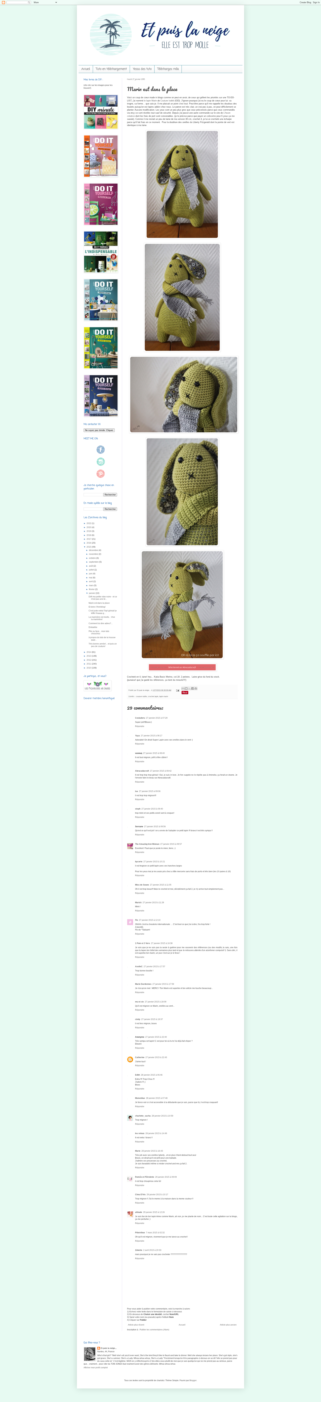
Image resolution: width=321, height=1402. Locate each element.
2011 (89, 664)
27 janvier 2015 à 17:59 (163, 984)
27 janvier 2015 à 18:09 (155, 1002)
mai (91, 577)
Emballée (93, 627)
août (91, 566)
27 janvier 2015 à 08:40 (154, 753)
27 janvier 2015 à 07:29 (157, 718)
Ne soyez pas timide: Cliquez (99, 430)
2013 (89, 656)
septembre (94, 562)
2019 (89, 531)
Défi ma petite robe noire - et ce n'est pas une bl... (103, 598)
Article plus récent (136, 1325)
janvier (92, 593)
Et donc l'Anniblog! (97, 607)
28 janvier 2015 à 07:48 (157, 1098)
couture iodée (141, 696)
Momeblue (140, 1098)
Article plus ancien (228, 1325)
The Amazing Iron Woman (147, 844)
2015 (89, 547)
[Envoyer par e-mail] (183, 688)
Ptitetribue (140, 1232)
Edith (137, 1075)
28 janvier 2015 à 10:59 (162, 1116)
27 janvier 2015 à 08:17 (151, 735)
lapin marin (163, 696)
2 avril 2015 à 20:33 (152, 1250)
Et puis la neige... (144, 690)
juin (91, 573)
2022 (89, 523)
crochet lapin (153, 696)
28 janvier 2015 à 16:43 (152, 1151)
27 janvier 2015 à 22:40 (156, 1037)
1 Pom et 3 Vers (142, 943)
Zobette (138, 1250)
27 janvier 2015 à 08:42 (161, 771)
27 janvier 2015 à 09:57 (171, 844)
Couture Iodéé (167, 100)
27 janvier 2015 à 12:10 (149, 920)
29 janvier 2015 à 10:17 (157, 1194)
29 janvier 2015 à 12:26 (154, 1212)
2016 (89, 543)
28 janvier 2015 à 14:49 (156, 1133)
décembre (94, 550)
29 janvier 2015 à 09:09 (166, 1177)
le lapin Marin (150, 100)
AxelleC (139, 966)
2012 (89, 660)
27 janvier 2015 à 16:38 (162, 943)
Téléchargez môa (168, 69)
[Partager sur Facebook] (192, 688)
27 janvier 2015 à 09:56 (155, 826)
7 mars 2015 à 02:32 (155, 1232)
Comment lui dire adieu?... (101, 623)
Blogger (192, 1380)
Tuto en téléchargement (111, 69)
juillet (91, 570)
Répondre (139, 726)
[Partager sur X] (189, 688)
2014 (89, 652)
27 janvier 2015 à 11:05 (160, 885)
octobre (92, 558)
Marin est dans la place (99, 603)
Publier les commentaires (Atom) (154, 1330)
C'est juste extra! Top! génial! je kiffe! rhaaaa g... (103, 612)
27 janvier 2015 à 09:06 (149, 791)
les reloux (139, 1133)
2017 (89, 539)
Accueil (85, 69)
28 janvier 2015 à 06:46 (152, 1075)
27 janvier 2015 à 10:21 (154, 861)
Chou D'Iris (140, 1194)
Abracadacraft (142, 771)
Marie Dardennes (143, 984)
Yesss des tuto (142, 69)
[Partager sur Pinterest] (195, 688)
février (92, 589)
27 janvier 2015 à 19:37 (152, 1019)
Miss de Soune (142, 885)
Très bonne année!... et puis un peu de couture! (103, 645)
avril (91, 581)
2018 (89, 535)
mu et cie (139, 1002)
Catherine (139, 1057)
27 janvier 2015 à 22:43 (156, 1057)
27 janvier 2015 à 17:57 (154, 966)
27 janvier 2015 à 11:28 (153, 902)
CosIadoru (140, 718)
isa (136, 791)
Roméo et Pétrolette (144, 1177)
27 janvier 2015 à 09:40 (152, 809)
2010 (89, 668)
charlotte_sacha (143, 1116)
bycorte (138, 861)
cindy (137, 1019)
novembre (94, 554)
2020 (89, 527)
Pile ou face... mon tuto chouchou (99, 632)
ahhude (138, 1212)
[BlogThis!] (186, 688)
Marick (138, 902)
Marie (137, 1151)
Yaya (137, 735)
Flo (136, 920)
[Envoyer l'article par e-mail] (177, 690)
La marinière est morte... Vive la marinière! (102, 618)
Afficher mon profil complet (96, 1367)
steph (137, 809)
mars (91, 585)
